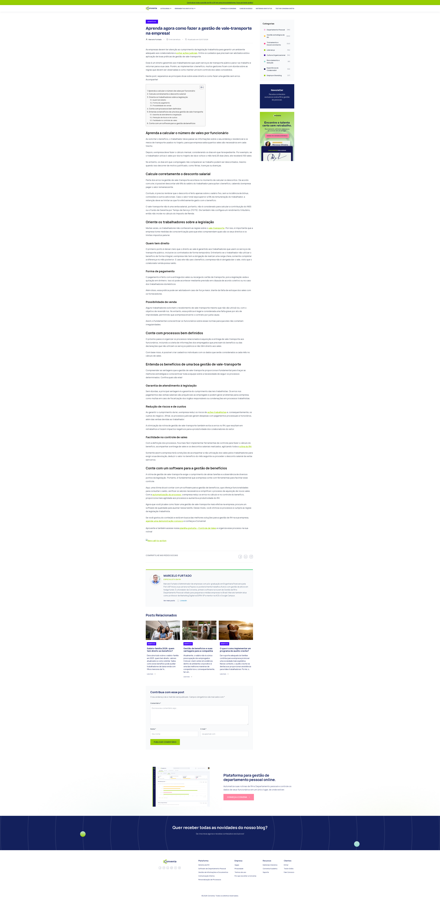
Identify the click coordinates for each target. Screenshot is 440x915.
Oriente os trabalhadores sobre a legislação (168, 97)
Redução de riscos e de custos (165, 117)
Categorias (165, 9)
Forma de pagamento (161, 103)
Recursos (267, 860)
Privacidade (239, 868)
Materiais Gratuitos (270, 865)
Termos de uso (240, 872)
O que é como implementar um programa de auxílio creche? (235, 649)
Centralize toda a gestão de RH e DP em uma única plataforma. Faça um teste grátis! (220, 2)
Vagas (237, 865)
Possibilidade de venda (162, 105)
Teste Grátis (288, 868)
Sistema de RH (203, 865)
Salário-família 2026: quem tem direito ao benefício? (160, 649)
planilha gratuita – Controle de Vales (198, 528)
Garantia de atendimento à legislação (167, 114)
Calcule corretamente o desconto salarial (167, 94)
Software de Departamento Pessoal (212, 868)
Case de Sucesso (246, 9)
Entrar (286, 865)
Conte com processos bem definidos (165, 108)
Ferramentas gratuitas (184, 9)
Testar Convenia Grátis (284, 9)
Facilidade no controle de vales (165, 120)
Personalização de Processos (209, 879)
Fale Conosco (289, 872)
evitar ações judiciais (186, 53)
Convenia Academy (270, 868)
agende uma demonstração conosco (164, 521)
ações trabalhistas (216, 412)
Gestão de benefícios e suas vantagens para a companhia (198, 649)
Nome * (153, 729)
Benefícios (151, 644)
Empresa (238, 860)
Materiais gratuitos (264, 9)
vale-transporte (216, 228)
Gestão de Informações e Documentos (213, 872)
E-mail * (203, 729)
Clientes (287, 860)
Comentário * (155, 703)
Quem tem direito (159, 100)
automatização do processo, (167, 494)
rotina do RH (245, 446)
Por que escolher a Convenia (245, 876)
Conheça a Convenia (228, 9)
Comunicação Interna (206, 876)
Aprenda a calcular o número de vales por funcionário (171, 91)
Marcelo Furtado (155, 39)
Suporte (266, 872)
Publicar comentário (165, 742)
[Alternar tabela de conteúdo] (200, 87)
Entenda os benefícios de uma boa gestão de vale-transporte (176, 112)
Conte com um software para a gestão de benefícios (172, 123)
